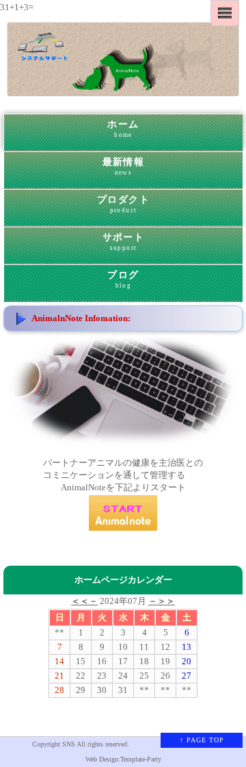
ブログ (123, 280)
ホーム (123, 129)
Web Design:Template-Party (123, 759)
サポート (123, 242)
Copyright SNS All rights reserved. (80, 744)
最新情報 (123, 167)
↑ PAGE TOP (202, 740)
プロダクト (123, 204)
